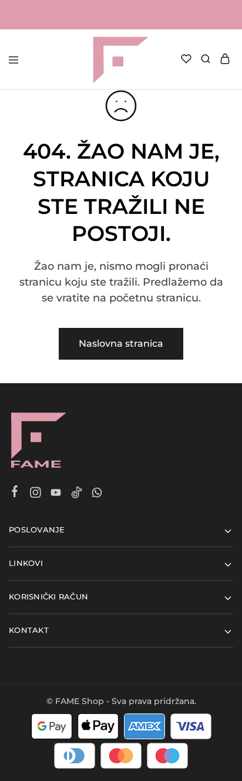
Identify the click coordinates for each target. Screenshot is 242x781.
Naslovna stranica (121, 343)
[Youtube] (56, 494)
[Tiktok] (76, 494)
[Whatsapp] (97, 494)
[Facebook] (15, 493)
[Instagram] (35, 494)
